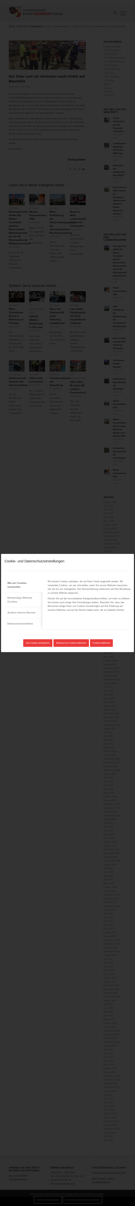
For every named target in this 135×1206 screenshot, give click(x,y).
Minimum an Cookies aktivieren (71, 643)
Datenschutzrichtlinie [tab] (20, 623)
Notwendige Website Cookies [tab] (19, 599)
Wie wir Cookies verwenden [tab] (17, 585)
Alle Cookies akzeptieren (38, 643)
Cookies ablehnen (101, 643)
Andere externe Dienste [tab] (21, 612)
